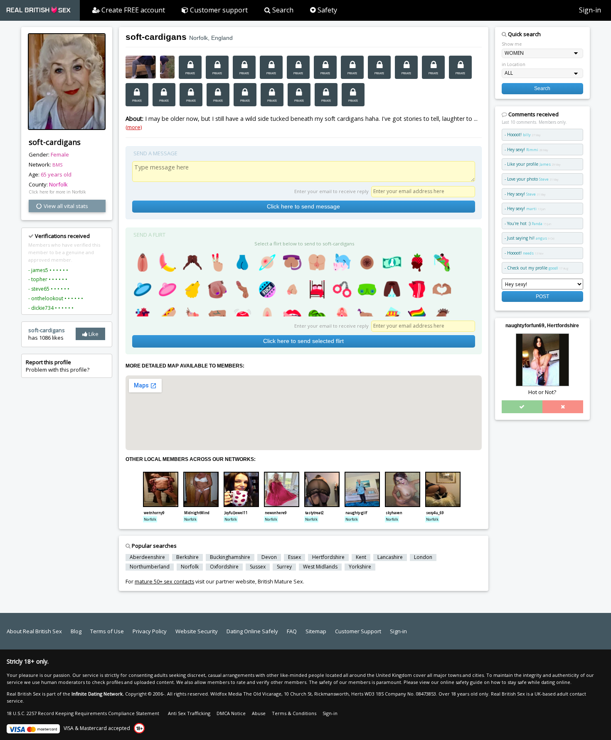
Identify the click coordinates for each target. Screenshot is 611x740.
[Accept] (522, 406)
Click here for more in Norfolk (57, 192)
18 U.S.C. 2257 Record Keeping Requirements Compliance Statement (83, 713)
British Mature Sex (280, 581)
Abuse (259, 713)
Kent (361, 557)
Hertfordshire (328, 557)
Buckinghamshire (230, 557)
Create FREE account (132, 10)
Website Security (196, 631)
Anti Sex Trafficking (189, 713)
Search (282, 10)
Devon (269, 557)
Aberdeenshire (147, 557)
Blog (76, 631)
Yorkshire (360, 567)
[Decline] (562, 406)
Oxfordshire (224, 567)
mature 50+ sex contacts (164, 581)
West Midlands (320, 567)
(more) (134, 127)
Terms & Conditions (294, 713)
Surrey (284, 567)
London (423, 557)
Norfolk (58, 184)
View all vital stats (65, 206)
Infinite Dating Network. (97, 694)
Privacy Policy (150, 631)
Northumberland (150, 567)
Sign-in (590, 10)
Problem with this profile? (57, 365)
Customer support (218, 10)
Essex (294, 557)
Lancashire (390, 557)
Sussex (258, 567)
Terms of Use (107, 631)
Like (93, 334)
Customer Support (358, 631)
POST (542, 296)
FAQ (292, 631)
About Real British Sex (34, 631)
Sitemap (316, 631)
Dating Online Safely (252, 631)
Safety (326, 10)
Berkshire (187, 557)
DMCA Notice (231, 713)
